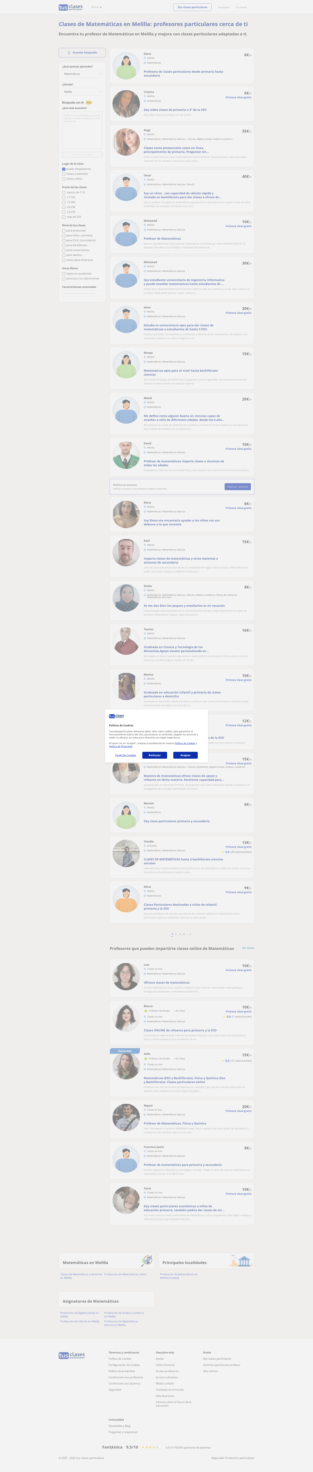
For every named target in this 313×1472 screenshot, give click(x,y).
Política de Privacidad (120, 746)
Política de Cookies (185, 743)
